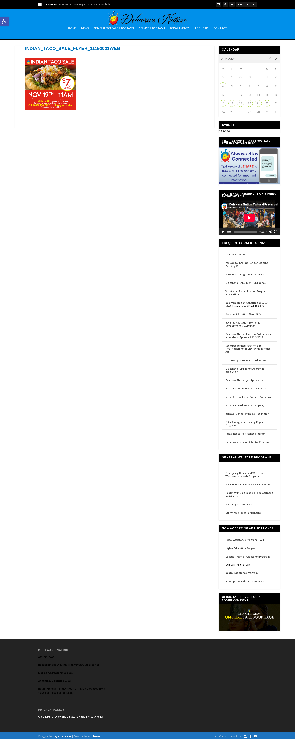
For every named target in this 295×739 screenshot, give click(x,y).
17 (222, 103)
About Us (201, 28)
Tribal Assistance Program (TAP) (244, 539)
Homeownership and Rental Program (247, 442)
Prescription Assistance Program (244, 581)
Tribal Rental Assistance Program (245, 433)
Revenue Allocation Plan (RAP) (243, 314)
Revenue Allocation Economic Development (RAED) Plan (242, 324)
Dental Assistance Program (241, 573)
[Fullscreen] (276, 231)
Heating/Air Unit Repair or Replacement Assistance (249, 494)
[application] (249, 217)
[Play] (223, 231)
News (85, 28)
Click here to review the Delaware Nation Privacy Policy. (71, 716)
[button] (4, 21)
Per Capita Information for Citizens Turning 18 (246, 264)
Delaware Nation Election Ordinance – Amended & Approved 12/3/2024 (248, 336)
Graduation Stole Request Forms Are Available (84, 4)
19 (240, 103)
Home (72, 28)
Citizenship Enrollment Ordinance (245, 282)
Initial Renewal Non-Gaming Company (248, 397)
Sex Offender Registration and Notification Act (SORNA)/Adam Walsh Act (248, 348)
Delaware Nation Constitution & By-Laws (247, 304)
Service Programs (152, 28)
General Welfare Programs (114, 28)
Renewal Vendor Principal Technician (247, 413)
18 (231, 103)
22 (267, 103)
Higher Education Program (241, 548)
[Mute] (270, 231)
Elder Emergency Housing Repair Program (244, 423)
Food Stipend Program (238, 504)
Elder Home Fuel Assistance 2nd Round (248, 484)
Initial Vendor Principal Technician (245, 388)
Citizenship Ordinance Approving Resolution (244, 370)
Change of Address (236, 254)
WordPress (94, 736)
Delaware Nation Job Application (244, 380)
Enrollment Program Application (244, 274)
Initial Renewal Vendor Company (244, 405)
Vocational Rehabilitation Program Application (246, 293)
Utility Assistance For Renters (243, 512)
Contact (220, 28)
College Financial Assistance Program (247, 556)
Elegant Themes (62, 736)
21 (258, 103)
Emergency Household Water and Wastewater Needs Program (245, 474)
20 (249, 103)
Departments (180, 28)
